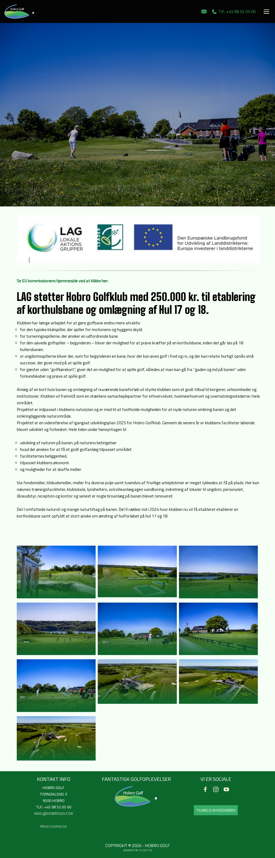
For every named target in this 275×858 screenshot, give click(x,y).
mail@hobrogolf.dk (53, 813)
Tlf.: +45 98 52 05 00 (236, 11)
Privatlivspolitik (53, 826)
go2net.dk (145, 850)
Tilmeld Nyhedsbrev (216, 810)
